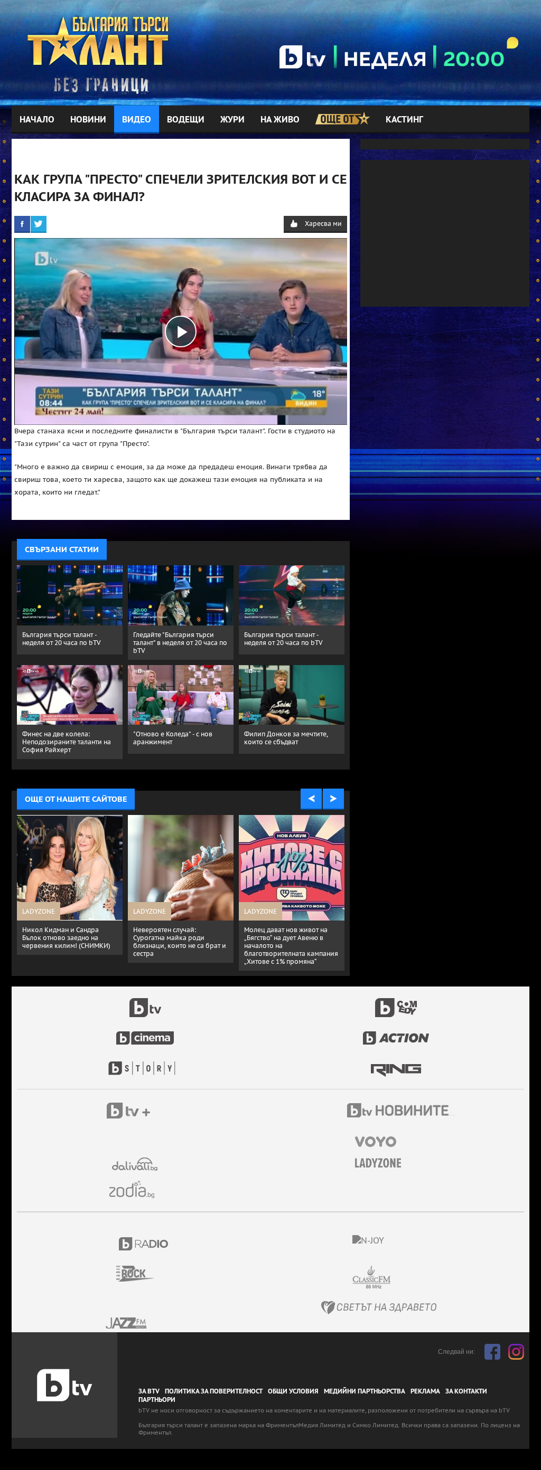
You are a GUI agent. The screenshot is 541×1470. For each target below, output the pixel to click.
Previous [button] (311, 799)
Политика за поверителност (214, 1391)
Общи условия (293, 1391)
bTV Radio (144, 1244)
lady (145, 1063)
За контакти (466, 1391)
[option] (70, 882)
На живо (280, 119)
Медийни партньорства (364, 1391)
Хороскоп (135, 1189)
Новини (88, 119)
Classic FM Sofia (399, 1277)
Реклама (425, 1391)
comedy (396, 1002)
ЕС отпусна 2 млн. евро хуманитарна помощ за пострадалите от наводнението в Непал (281, 941)
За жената (381, 1163)
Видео (136, 119)
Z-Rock (141, 1274)
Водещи (185, 119)
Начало (37, 119)
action (396, 1032)
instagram (516, 1352)
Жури (232, 119)
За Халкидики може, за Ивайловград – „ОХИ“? (59, 934)
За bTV (149, 1391)
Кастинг (404, 119)
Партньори (156, 1400)
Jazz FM (127, 1323)
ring (396, 1063)
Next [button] (333, 799)
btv (145, 1002)
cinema (145, 1032)
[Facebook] (22, 224)
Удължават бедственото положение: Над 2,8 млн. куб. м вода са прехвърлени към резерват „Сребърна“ (179, 941)
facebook (492, 1352)
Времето (136, 1164)
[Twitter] (38, 224)
